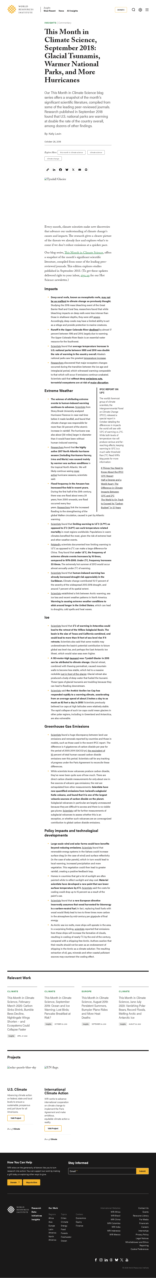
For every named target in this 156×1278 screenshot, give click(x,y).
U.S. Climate (17, 1089)
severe (96, 317)
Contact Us (143, 1207)
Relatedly (55, 544)
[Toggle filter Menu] (140, 9)
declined (94, 329)
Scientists (56, 346)
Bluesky (116, 1259)
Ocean (64, 1240)
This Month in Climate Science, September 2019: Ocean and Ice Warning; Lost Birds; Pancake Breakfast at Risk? (57, 1007)
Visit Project (16, 1118)
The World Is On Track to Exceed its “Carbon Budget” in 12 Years (112, 503)
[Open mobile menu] (147, 9)
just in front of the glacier (73, 674)
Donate (121, 9)
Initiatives (37, 1215)
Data (34, 1211)
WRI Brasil (115, 1215)
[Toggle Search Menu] (133, 9)
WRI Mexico (115, 1234)
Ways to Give (31, 1182)
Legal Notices (142, 1238)
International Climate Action (56, 1091)
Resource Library (141, 1215)
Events (146, 1211)
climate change (53, 158)
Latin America (52, 1231)
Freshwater (66, 1236)
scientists (79, 929)
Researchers (57, 362)
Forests (64, 1233)
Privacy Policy (142, 1234)
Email (73, 1171)
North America (52, 1238)
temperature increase (95, 358)
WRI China (116, 1219)
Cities (63, 1217)
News (61, 10)
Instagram (101, 1259)
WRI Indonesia (114, 1230)
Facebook (95, 1259)
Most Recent (50, 10)
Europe (87, 991)
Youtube (126, 1259)
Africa (51, 1217)
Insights (47, 8)
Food (63, 1229)
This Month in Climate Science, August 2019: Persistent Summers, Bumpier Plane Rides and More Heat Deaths (95, 1007)
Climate (12, 991)
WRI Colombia (113, 1223)
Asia (51, 1221)
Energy (64, 1225)
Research (36, 1207)
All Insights (72, 10)
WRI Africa (115, 1211)
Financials (144, 1223)
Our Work (53, 1207)
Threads (111, 1259)
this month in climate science (71, 152)
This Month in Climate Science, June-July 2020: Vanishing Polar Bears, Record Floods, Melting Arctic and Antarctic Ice (132, 1007)
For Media (144, 1219)
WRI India (116, 1226)
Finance (79, 1225)
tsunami (74, 658)
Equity (79, 1221)
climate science (96, 152)
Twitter (121, 1259)
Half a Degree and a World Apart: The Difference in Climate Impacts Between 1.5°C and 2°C (112, 487)
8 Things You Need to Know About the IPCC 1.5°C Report (112, 472)
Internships (143, 1230)
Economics (81, 1217)
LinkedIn (106, 1259)
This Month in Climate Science (83, 253)
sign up (85, 275)
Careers (145, 1226)
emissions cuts (94, 378)
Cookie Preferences (140, 1248)
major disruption (99, 382)
